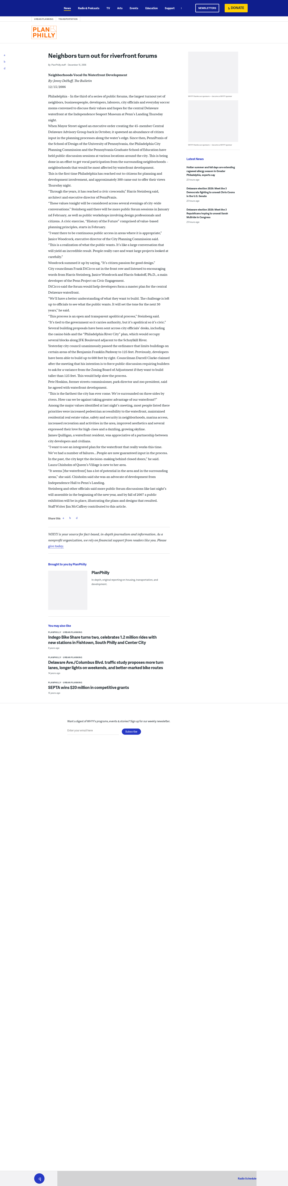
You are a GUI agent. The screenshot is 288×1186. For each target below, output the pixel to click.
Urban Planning (43, 19)
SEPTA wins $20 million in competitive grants (88, 687)
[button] (39, 1178)
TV (108, 8)
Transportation (68, 19)
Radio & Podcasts (88, 8)
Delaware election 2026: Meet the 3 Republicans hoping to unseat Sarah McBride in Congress (207, 213)
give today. (56, 546)
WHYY (44, 8)
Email (76, 518)
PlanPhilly (101, 572)
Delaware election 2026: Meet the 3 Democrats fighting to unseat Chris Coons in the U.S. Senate (210, 192)
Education (151, 8)
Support (170, 8)
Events (134, 8)
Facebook (63, 518)
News (67, 8)
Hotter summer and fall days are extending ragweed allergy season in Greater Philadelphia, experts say (210, 171)
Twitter (70, 518)
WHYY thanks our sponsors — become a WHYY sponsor (210, 96)
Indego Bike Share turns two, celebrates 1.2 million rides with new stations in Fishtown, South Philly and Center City (102, 639)
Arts (119, 8)
